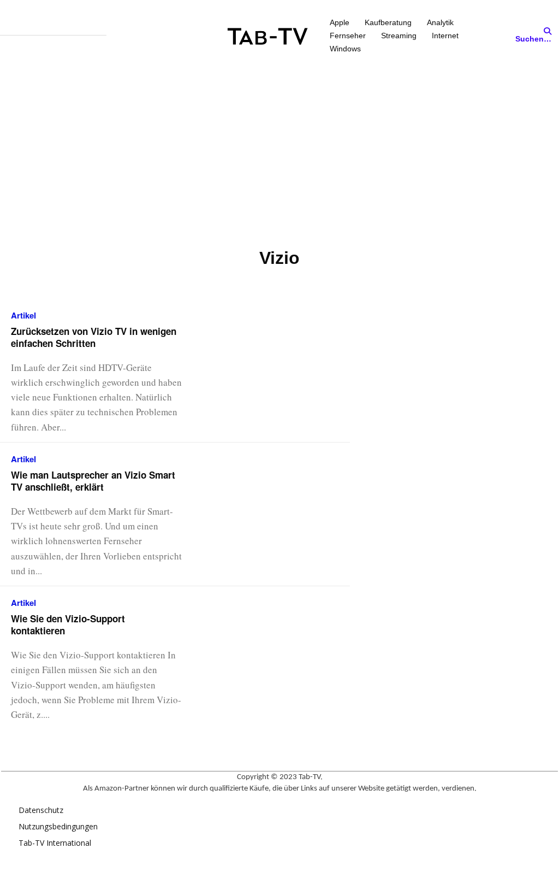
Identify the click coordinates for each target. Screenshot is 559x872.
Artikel (23, 315)
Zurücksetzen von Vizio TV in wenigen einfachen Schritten (93, 337)
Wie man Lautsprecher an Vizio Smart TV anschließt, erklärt (93, 480)
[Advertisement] (279, 154)
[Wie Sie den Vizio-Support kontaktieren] (280, 636)
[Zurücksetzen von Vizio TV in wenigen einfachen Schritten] (280, 349)
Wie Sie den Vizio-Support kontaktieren (68, 624)
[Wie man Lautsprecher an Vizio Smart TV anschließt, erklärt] (280, 493)
